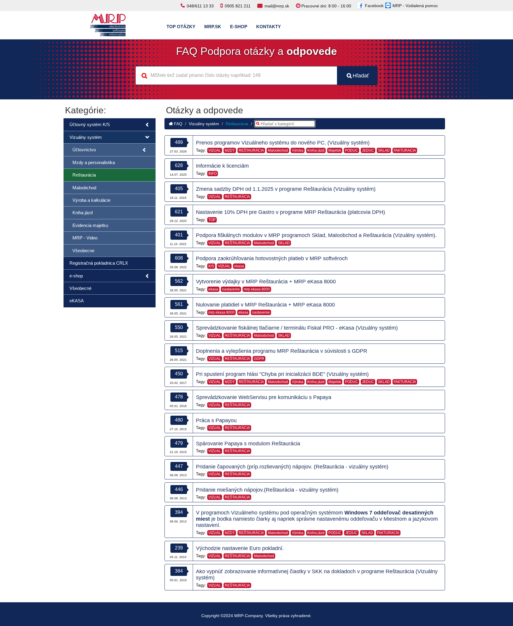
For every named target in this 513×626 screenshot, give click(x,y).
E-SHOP (238, 26)
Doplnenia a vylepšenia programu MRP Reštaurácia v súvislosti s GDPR (281, 351)
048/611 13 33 (200, 6)
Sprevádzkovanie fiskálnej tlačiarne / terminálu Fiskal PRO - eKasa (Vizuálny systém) (297, 328)
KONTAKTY (268, 26)
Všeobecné (80, 288)
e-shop (76, 275)
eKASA (76, 300)
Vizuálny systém (85, 137)
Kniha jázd (82, 212)
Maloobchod (84, 187)
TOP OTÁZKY (181, 26)
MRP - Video (84, 237)
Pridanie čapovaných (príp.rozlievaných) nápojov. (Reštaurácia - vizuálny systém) (292, 467)
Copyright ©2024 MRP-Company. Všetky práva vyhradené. (256, 615)
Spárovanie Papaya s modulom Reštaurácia (248, 444)
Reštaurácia (84, 174)
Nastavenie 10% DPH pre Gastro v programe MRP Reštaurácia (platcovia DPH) (290, 212)
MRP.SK (212, 26)
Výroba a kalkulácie (91, 200)
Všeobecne (83, 250)
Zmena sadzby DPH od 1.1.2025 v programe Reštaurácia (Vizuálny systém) (286, 189)
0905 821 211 (238, 6)
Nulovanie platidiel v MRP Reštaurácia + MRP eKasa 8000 (265, 305)
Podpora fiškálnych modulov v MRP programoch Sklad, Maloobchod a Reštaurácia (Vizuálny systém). (316, 235)
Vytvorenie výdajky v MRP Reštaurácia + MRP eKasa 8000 (266, 282)
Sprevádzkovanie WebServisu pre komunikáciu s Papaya (263, 397)
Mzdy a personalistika (93, 162)
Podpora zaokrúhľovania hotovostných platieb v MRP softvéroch (272, 258)
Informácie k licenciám (222, 166)
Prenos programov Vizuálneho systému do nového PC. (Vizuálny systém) (283, 143)
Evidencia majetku (90, 225)
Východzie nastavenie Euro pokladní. (240, 548)
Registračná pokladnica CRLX (98, 263)
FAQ (177, 123)
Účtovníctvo (84, 149)
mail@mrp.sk (277, 6)
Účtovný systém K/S (89, 124)
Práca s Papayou (216, 420)
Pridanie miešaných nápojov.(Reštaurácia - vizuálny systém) (267, 490)
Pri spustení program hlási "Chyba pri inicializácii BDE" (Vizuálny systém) (282, 374)
